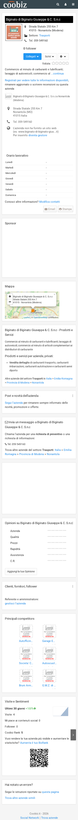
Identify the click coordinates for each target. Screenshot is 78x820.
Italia (49, 378)
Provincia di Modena (18, 382)
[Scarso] (57, 63)
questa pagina (50, 792)
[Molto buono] (63, 63)
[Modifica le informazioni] (63, 56)
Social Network (29, 817)
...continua (57, 73)
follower (29, 48)
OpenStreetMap (40, 317)
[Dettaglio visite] (73, 734)
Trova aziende (49, 817)
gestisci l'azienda (15, 603)
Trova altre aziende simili (20, 798)
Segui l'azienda (14, 402)
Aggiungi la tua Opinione (21, 571)
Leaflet (27, 317)
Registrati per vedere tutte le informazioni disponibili (36, 80)
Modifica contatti (49, 201)
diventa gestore (37, 135)
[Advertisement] (32, 251)
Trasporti (44, 35)
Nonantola (38, 382)
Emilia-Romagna (63, 378)
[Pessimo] (53, 63)
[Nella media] (60, 63)
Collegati (31, 56)
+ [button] (10, 296)
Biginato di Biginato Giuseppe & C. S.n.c (33, 19)
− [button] (10, 302)
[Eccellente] (67, 63)
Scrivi (48, 56)
